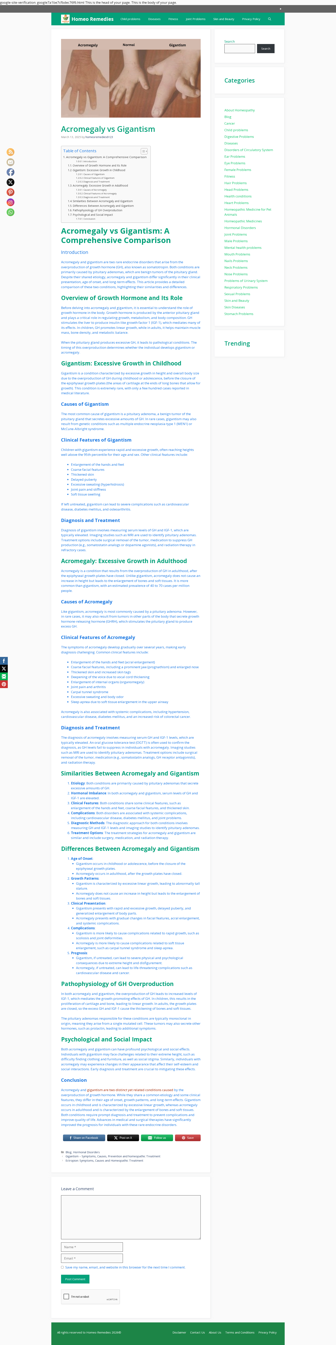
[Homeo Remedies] (65, 19)
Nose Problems (236, 274)
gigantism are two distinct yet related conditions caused (130, 1090)
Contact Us (197, 1332)
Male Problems (236, 241)
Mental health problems (243, 247)
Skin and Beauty (223, 19)
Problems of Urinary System (246, 280)
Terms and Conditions (240, 1332)
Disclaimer (179, 1332)
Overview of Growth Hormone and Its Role (100, 165)
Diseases (154, 19)
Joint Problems (196, 19)
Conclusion (89, 218)
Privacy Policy (251, 19)
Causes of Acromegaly (95, 189)
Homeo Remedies (93, 19)
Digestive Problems (239, 136)
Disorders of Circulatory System (248, 150)
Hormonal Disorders (86, 1152)
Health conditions (238, 196)
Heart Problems (236, 203)
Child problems (130, 19)
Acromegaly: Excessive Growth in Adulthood (100, 185)
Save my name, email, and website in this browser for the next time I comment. (125, 1267)
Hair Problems (235, 183)
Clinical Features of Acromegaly (100, 193)
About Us (215, 1332)
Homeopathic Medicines (243, 221)
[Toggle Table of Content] (142, 151)
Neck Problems (236, 267)
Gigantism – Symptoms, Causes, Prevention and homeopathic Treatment (113, 1156)
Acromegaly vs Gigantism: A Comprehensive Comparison (106, 157)
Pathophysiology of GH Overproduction (97, 210)
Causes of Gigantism (94, 174)
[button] (269, 19)
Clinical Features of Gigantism (99, 177)
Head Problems (236, 189)
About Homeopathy (239, 110)
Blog (69, 1152)
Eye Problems (234, 163)
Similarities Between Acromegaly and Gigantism (103, 201)
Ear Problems (234, 156)
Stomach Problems (238, 314)
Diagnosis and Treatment (96, 181)
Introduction (90, 161)
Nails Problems (236, 261)
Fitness (173, 19)
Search (229, 41)
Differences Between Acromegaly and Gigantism (103, 206)
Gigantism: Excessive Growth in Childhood (99, 170)
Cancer (229, 123)
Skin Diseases (234, 307)
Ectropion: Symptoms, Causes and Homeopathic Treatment (104, 1160)
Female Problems (237, 169)
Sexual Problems (237, 294)
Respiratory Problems (241, 287)
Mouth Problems (237, 254)
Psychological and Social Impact (93, 215)
